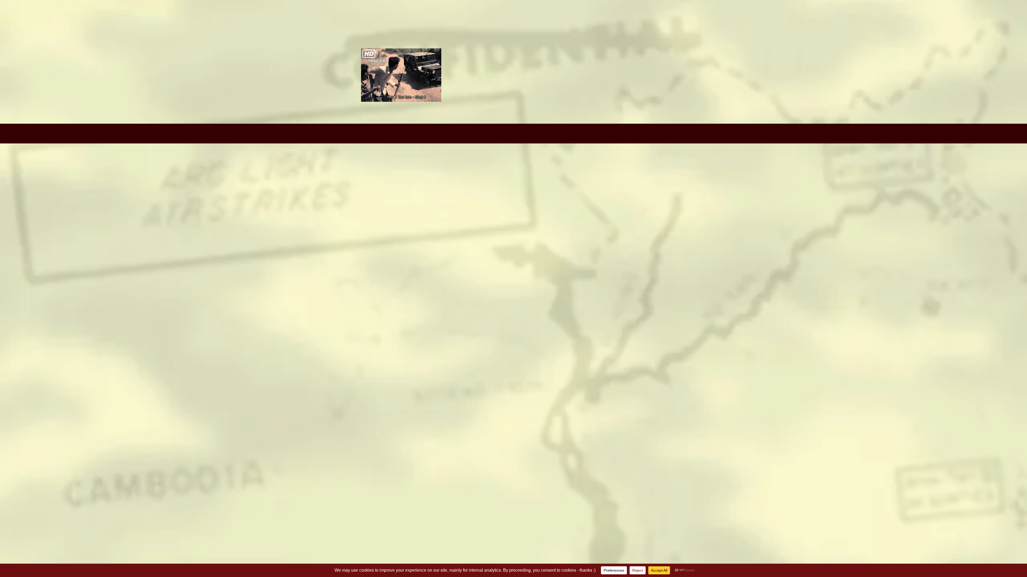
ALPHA (664, 20)
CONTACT (915, 20)
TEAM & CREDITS (848, 20)
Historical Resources (968, 20)
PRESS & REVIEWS (767, 20)
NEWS (887, 20)
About (809, 20)
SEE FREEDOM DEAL (707, 20)
